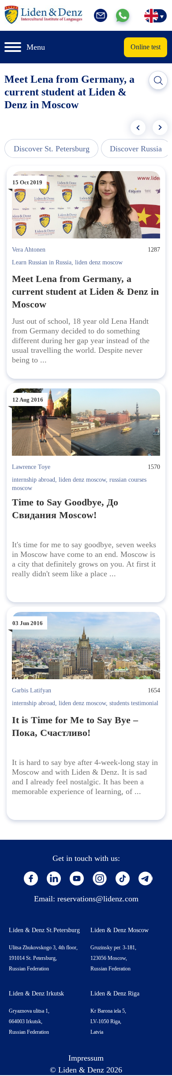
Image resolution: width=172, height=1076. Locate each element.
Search (158, 80)
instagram (100, 878)
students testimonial (133, 703)
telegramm (145, 878)
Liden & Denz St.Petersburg (44, 930)
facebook (31, 878)
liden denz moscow (99, 262)
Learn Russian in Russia (41, 262)
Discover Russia (136, 148)
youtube (77, 878)
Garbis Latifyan (31, 690)
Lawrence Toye (31, 467)
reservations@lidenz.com (97, 898)
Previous (138, 127)
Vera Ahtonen (28, 249)
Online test (146, 47)
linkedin (54, 878)
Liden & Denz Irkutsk (36, 993)
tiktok (123, 878)
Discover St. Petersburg (52, 148)
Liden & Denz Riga (114, 993)
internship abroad (33, 479)
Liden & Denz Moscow (119, 930)
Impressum (86, 1058)
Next (160, 127)
